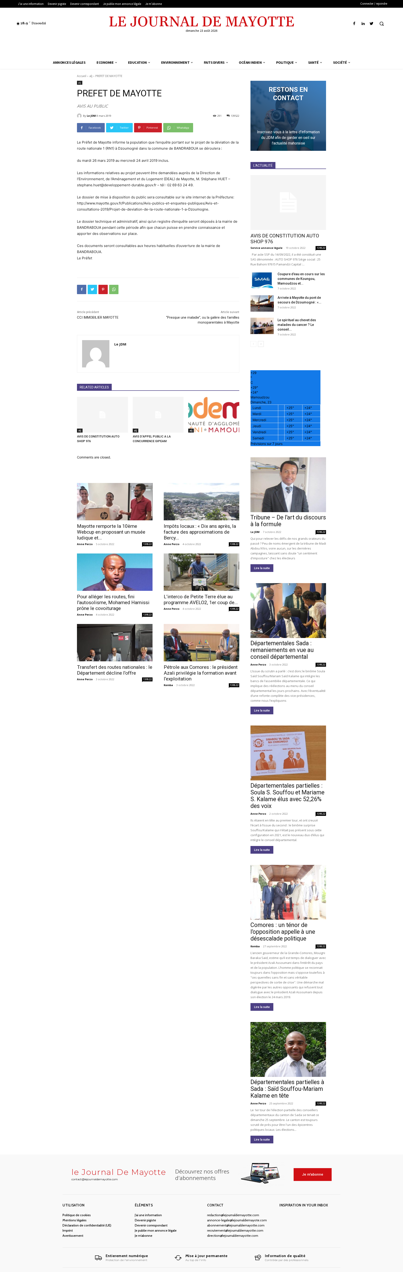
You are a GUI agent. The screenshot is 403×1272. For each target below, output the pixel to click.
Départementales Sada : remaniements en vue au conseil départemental (282, 650)
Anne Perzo (85, 544)
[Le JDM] (80, 115)
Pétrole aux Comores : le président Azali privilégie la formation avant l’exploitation (201, 673)
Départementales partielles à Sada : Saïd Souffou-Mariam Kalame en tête (287, 1089)
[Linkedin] (363, 24)
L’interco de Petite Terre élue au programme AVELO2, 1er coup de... (201, 599)
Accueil (81, 76)
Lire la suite (262, 568)
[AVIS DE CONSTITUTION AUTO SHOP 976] (102, 415)
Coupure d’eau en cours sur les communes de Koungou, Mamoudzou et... (301, 278)
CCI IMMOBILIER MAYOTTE (97, 317)
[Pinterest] (103, 289)
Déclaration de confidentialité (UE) (87, 1225)
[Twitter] (371, 24)
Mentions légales (75, 1220)
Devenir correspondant (151, 1225)
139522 (147, 544)
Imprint (68, 1230)
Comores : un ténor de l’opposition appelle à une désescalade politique (282, 932)
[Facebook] (354, 24)
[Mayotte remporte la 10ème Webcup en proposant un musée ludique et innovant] (115, 501)
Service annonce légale (266, 248)
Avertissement (73, 1235)
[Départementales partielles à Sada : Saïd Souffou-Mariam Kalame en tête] (288, 1049)
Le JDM (91, 115)
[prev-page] (253, 344)
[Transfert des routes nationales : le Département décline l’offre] (115, 642)
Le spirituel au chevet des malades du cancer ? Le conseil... (297, 324)
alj (90, 76)
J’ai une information (148, 1215)
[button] (381, 23)
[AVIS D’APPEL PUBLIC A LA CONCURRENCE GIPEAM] (158, 415)
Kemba (168, 685)
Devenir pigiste (145, 1220)
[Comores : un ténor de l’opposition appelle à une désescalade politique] (288, 892)
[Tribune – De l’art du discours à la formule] (288, 484)
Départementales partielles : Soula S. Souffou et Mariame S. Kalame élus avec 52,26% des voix (287, 795)
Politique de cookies (77, 1215)
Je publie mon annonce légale (156, 1230)
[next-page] (261, 344)
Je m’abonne (143, 1235)
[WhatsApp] (113, 289)
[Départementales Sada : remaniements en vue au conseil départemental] (288, 610)
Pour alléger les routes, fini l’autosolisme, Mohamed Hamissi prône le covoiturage (113, 602)
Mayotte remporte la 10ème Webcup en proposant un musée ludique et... (111, 532)
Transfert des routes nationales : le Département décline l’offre (114, 670)
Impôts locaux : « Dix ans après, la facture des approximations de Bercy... (200, 532)
